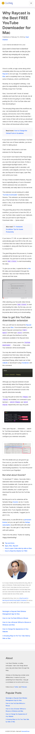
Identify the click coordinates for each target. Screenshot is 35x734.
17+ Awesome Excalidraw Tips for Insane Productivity (14, 229)
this (29, 268)
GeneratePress (25, 731)
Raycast (5, 74)
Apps (6, 546)
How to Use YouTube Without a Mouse (15, 618)
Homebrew (25, 363)
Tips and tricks (9, 543)
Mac (3, 76)
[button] (31, 370)
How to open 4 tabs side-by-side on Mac (18, 548)
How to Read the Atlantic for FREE (16, 551)
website (5, 363)
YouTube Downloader (10, 195)
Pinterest (24, 687)
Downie (15, 502)
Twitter (16, 687)
